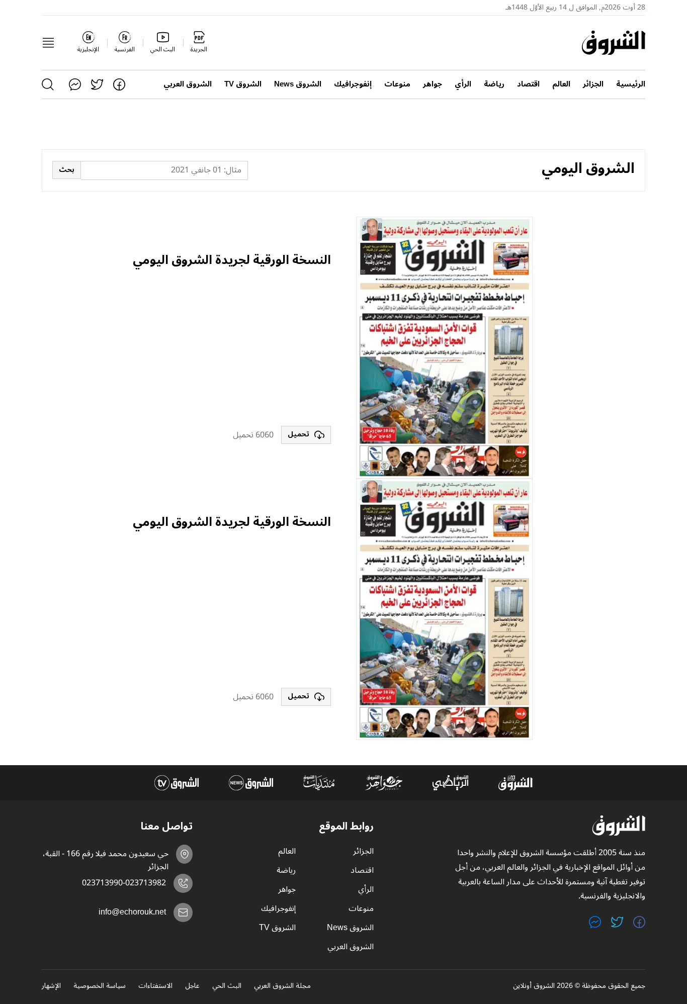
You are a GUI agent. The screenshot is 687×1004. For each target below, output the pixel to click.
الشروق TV (243, 84)
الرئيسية (630, 84)
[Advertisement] (231, 348)
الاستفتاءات (155, 986)
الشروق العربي (187, 84)
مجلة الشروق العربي (282, 986)
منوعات (397, 84)
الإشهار (51, 986)
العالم (561, 84)
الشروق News (297, 84)
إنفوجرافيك (353, 84)
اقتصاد (528, 84)
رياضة (494, 84)
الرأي (463, 84)
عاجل (192, 986)
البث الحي (226, 986)
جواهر (432, 84)
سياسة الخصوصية (99, 986)
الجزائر (593, 84)
